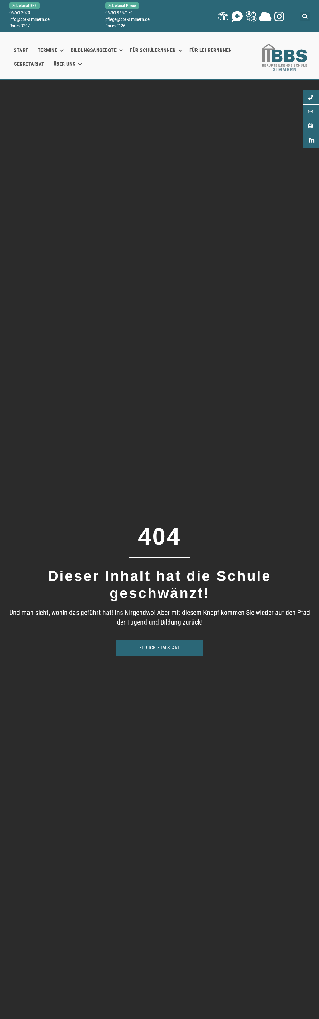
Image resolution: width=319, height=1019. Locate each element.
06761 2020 (19, 13)
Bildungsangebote (94, 50)
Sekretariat (29, 64)
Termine (48, 50)
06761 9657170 (118, 13)
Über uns (65, 64)
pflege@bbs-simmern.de (127, 19)
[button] (223, 16)
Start (21, 50)
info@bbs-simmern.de (29, 19)
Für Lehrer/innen (210, 50)
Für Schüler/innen (153, 50)
